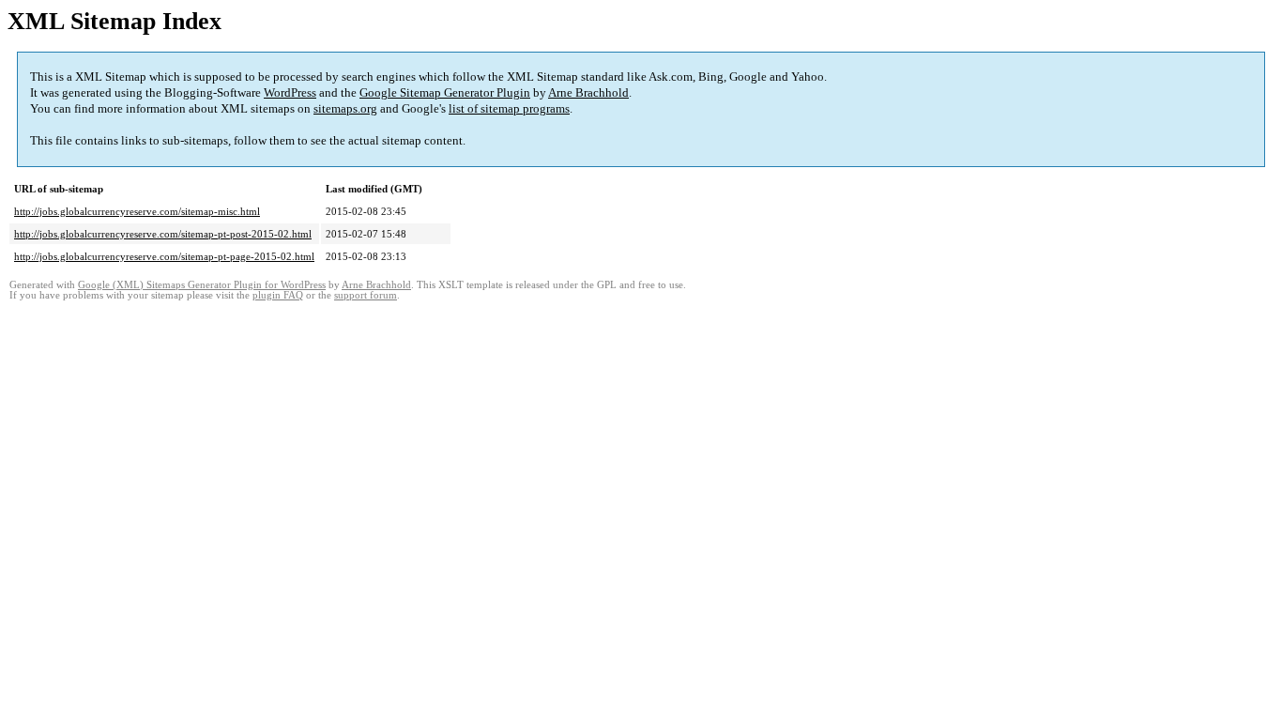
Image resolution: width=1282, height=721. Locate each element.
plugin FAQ (277, 295)
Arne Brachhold (588, 92)
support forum (365, 295)
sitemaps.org (345, 108)
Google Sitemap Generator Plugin (444, 92)
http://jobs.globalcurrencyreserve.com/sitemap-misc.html (137, 211)
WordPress (290, 92)
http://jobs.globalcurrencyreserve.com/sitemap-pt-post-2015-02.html (163, 233)
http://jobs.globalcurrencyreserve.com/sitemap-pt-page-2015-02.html (164, 256)
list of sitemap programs (509, 108)
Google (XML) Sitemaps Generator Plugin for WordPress (202, 285)
